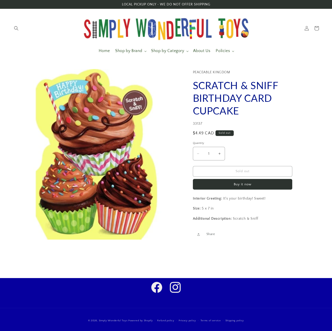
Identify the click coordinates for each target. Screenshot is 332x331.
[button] (16, 28)
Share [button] (210, 234)
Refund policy (165, 320)
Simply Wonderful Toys (113, 320)
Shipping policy (234, 320)
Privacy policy (187, 320)
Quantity (198, 143)
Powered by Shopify (140, 320)
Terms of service (211, 320)
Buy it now (242, 184)
